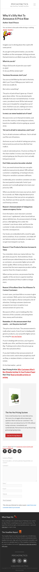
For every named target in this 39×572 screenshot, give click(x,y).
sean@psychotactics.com (17, 566)
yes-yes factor (17, 336)
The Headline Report (10, 532)
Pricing (9, 446)
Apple (5, 30)
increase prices (20, 446)
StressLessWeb (20, 570)
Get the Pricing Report (14, 435)
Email (4, 488)
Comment (5, 465)
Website (5, 494)
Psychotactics (19, 4)
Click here (4, 527)
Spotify (10, 30)
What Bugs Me (7, 517)
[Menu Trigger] (34, 4)
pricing (24, 446)
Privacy (26, 566)
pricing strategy (10, 448)
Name (4, 483)
